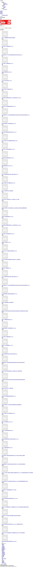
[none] (26, 35)
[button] (25, 5)
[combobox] (25, 25)
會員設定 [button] (6, 15)
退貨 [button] (4, 15)
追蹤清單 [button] (3, 15)
